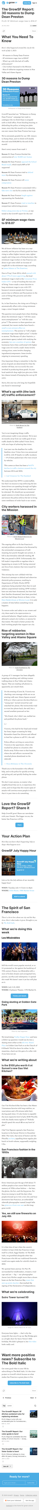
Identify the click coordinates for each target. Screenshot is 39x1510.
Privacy (16, 1495)
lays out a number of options (20, 342)
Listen (34, 26)
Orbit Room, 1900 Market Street (21, 890)
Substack (9, 1506)
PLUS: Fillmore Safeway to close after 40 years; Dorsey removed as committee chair (14, 1455)
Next (32, 1398)
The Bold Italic (9, 923)
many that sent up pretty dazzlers (18, 1281)
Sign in (34, 3)
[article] (19, 1419)
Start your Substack (14, 1500)
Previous (8, 1398)
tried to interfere (27, 203)
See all (5, 1466)
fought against (27, 195)
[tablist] (7, 1406)
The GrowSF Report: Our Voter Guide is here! (12, 1450)
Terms (22, 1495)
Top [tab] (4, 1406)
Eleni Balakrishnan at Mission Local (15, 600)
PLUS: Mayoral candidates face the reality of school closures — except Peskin (14, 1438)
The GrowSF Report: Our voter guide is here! (12, 1432)
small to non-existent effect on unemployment (13, 329)
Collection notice (31, 1495)
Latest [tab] (9, 1406)
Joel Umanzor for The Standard (18, 476)
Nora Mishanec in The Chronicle (19, 764)
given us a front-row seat (14, 1205)
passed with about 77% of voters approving (19, 274)
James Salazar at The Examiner (15, 268)
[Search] (35, 1406)
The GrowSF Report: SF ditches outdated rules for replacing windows (13, 1413)
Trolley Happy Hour (22, 1037)
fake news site (7, 190)
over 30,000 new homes (23, 157)
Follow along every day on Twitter (15, 211)
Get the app (30, 1500)
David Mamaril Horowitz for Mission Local (22, 538)
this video (32, 1341)
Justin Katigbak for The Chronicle (22, 669)
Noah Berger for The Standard (22, 426)
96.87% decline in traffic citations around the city (20, 467)
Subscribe (27, 3)
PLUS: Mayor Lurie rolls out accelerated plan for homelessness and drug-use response (14, 1420)
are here (11, 1138)
